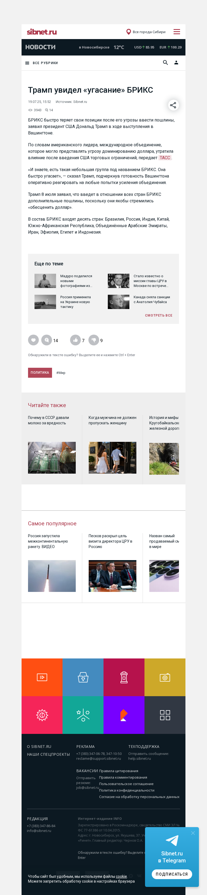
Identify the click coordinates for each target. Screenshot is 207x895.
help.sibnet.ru (139, 758)
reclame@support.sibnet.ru (98, 758)
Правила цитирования (118, 770)
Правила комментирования (123, 777)
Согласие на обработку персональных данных (139, 796)
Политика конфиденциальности (126, 790)
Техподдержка (144, 746)
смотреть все (158, 315)
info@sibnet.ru (39, 830)
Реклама (85, 746)
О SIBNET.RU (39, 746)
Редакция (37, 818)
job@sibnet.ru (87, 787)
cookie (121, 876)
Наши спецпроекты (48, 754)
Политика (40, 372)
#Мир (60, 373)
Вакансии (87, 770)
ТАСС (165, 157)
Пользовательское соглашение (126, 783)
